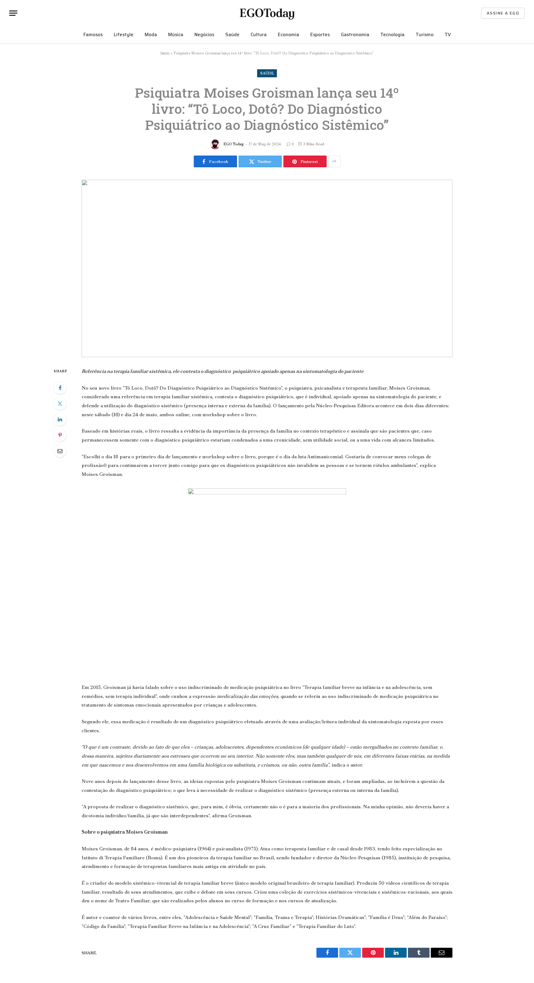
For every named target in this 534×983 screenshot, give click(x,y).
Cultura (259, 34)
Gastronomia (355, 34)
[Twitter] (60, 403)
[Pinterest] (60, 435)
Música (175, 34)
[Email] (60, 451)
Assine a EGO (503, 13)
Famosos (93, 34)
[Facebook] (60, 388)
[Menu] (13, 13)
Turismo (425, 34)
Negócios (204, 34)
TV (448, 34)
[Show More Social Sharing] (334, 161)
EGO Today (233, 144)
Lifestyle (124, 34)
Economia (288, 34)
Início (165, 53)
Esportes (320, 34)
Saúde (232, 34)
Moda (151, 34)
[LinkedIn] (60, 419)
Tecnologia (392, 34)
